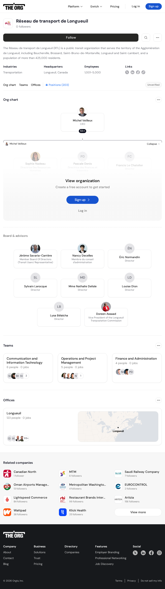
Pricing (38, 564)
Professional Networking (110, 558)
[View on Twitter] (127, 72)
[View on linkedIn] (132, 72)
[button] (82, 122)
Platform (73, 6)
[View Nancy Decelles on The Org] (82, 248)
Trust (37, 558)
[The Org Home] (14, 6)
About (7, 552)
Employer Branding (107, 552)
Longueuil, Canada (56, 72)
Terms (118, 580)
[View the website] (143, 72)
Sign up (154, 6)
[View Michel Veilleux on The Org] (82, 112)
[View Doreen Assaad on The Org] (106, 307)
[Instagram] (159, 552)
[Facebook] (151, 552)
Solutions (39, 552)
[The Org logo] (14, 534)
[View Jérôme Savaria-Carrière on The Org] (35, 248)
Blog (6, 564)
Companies (72, 552)
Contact (8, 558)
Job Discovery (104, 564)
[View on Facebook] (138, 72)
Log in (136, 6)
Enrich (95, 6)
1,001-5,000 (93, 72)
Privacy (131, 580)
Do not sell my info (151, 580)
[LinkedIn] (143, 552)
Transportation (12, 72)
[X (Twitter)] (135, 552)
